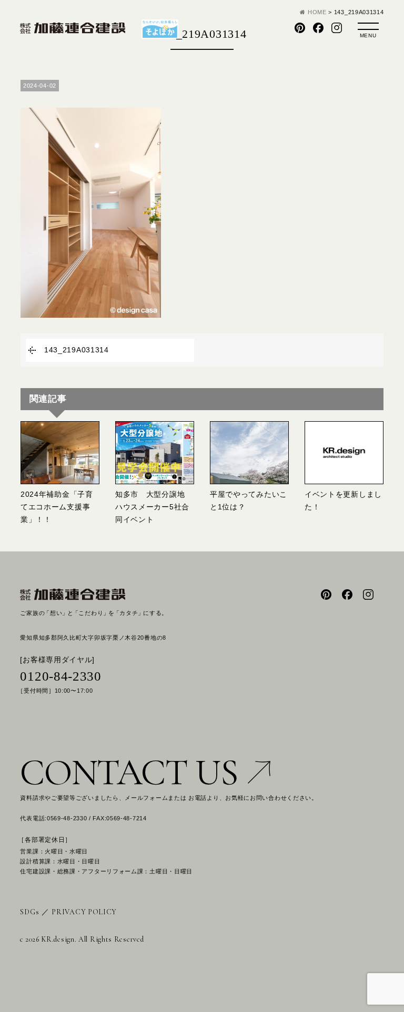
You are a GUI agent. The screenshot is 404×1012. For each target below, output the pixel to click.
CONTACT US (128, 772)
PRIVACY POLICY (84, 911)
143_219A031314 (76, 350)
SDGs (29, 911)
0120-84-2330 (60, 676)
